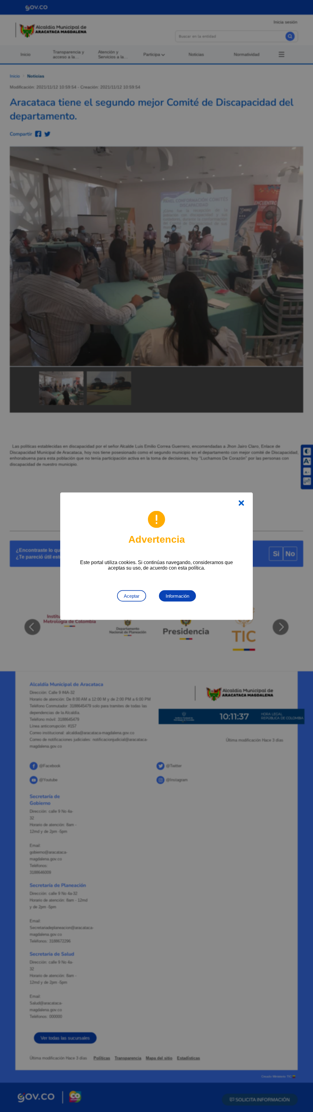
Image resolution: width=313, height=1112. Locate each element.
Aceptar (131, 595)
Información (177, 595)
